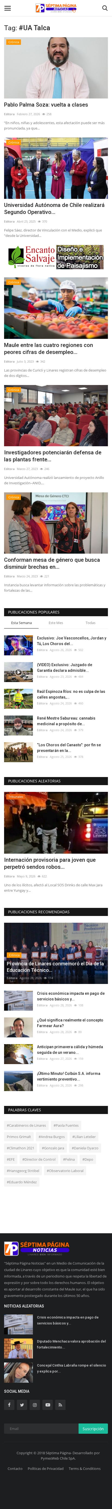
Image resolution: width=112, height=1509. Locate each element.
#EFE (11, 1159)
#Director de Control (38, 1159)
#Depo (87, 1159)
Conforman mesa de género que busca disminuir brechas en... (52, 563)
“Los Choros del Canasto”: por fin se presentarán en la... (69, 748)
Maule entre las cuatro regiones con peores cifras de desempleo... (48, 348)
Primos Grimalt (19, 1136)
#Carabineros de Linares (26, 1125)
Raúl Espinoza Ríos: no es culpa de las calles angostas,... (71, 694)
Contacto (15, 1468)
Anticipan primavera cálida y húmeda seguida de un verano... (70, 1050)
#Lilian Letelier (84, 1136)
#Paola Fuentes (66, 1125)
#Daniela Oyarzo (85, 1148)
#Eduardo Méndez (22, 1182)
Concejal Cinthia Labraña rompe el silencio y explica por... (71, 1368)
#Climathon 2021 (20, 1148)
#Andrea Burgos (52, 1136)
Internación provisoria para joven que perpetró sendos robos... (50, 863)
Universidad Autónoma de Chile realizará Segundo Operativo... (54, 208)
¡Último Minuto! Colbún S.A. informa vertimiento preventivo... (68, 1076)
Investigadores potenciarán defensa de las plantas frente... (52, 456)
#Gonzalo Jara (53, 1148)
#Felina (69, 1159)
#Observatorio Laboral (65, 1170)
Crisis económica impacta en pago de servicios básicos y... (71, 996)
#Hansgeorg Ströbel (23, 1170)
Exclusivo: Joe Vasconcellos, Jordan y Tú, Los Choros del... (71, 641)
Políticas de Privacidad (46, 1468)
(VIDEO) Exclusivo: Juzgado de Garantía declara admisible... (64, 668)
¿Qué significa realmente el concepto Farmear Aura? (70, 1023)
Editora (9, 114)
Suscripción (93, 1428)
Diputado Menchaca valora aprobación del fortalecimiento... (71, 1344)
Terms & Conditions (85, 1468)
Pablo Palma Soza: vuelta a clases (46, 104)
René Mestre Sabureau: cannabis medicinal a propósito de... (66, 721)
